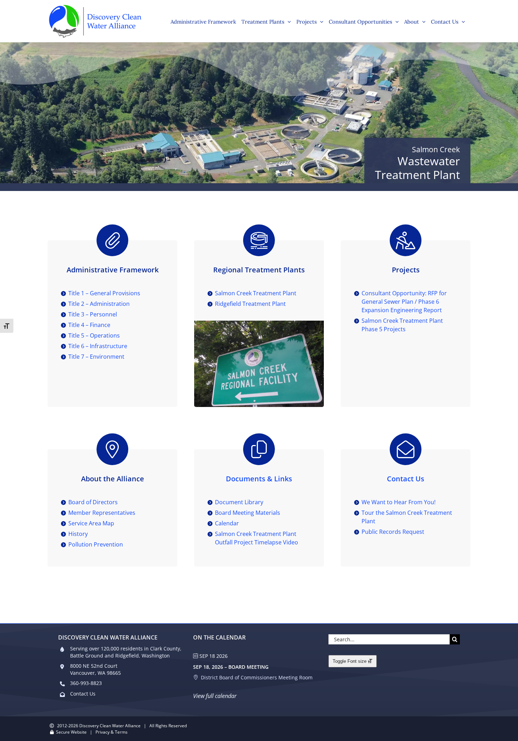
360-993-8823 (86, 683)
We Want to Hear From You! (399, 502)
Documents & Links (259, 478)
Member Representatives (101, 513)
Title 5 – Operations (94, 335)
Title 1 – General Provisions (104, 293)
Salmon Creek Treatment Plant (255, 293)
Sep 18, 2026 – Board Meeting (231, 666)
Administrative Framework (113, 269)
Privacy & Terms (111, 732)
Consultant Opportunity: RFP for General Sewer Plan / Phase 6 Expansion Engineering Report (404, 301)
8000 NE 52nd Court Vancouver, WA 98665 (95, 669)
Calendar (227, 523)
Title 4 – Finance (89, 325)
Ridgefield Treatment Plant (250, 304)
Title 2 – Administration (99, 304)
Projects (406, 269)
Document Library (239, 502)
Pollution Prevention (95, 544)
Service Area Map (91, 523)
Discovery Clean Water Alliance (110, 726)
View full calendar (214, 696)
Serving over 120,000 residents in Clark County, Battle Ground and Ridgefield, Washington (125, 652)
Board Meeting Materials (247, 513)
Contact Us (405, 478)
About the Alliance (112, 478)
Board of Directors (93, 502)
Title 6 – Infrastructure (97, 346)
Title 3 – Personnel (92, 314)
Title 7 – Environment (96, 356)
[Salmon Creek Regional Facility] (259, 323)
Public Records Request (393, 532)
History (78, 534)
